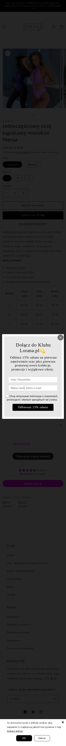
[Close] (63, 722)
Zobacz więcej (15, 731)
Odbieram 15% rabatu (33, 407)
